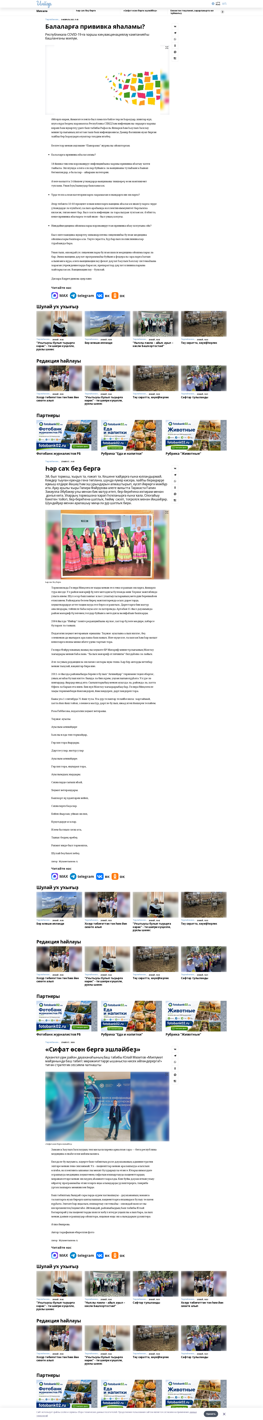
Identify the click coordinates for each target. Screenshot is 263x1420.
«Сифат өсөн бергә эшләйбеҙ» (140, 10)
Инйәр (43, 3)
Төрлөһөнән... (52, 19)
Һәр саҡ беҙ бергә (86, 10)
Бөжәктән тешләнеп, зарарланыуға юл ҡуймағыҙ (192, 11)
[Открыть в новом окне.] (59, 295)
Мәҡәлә (41, 11)
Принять (211, 1413)
